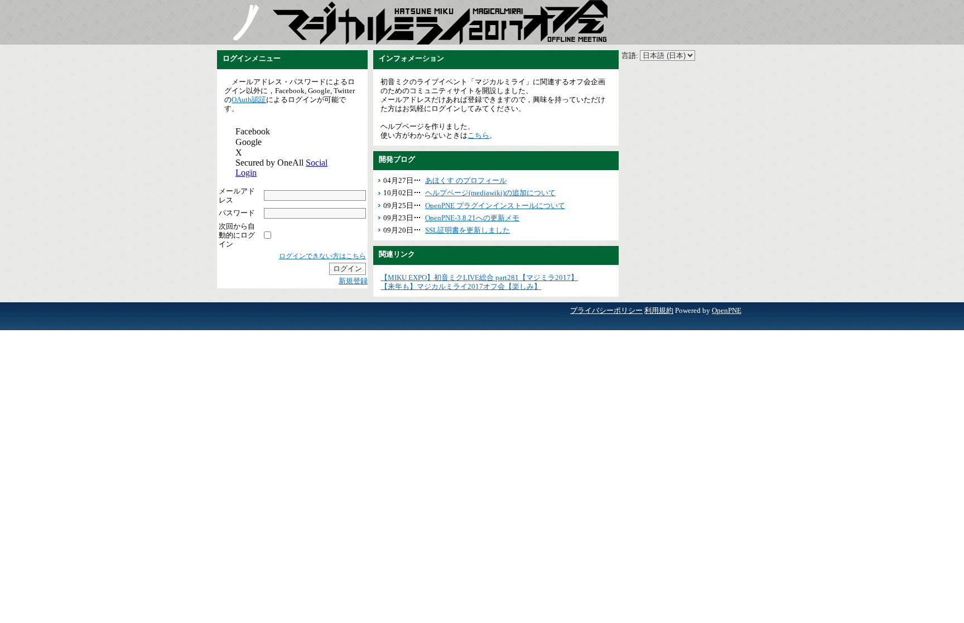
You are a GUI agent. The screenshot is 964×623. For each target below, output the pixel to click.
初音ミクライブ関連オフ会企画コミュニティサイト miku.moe (245, 22)
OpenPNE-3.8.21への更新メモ (472, 218)
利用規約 (658, 310)
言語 (628, 55)
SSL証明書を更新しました (467, 230)
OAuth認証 (249, 99)
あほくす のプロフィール (466, 180)
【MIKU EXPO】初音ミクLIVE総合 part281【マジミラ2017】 (479, 277)
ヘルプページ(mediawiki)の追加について (490, 193)
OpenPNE (726, 310)
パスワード (237, 213)
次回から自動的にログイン (237, 235)
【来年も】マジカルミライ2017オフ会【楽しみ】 (460, 286)
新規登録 (353, 281)
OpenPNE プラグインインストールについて (495, 205)
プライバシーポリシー (606, 310)
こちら (478, 135)
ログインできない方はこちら (322, 256)
